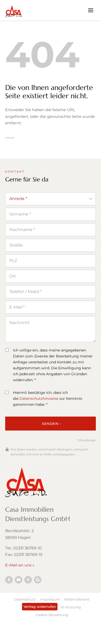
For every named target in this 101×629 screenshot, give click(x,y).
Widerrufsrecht (76, 599)
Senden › (51, 423)
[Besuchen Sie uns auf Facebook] (9, 580)
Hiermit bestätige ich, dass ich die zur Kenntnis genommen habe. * (47, 398)
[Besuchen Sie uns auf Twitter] (37, 580)
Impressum (50, 599)
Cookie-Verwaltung (51, 615)
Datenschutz (25, 599)
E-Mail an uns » (19, 565)
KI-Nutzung (71, 607)
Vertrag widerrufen (40, 606)
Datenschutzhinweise (38, 398)
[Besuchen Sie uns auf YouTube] (18, 580)
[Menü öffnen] (90, 10)
